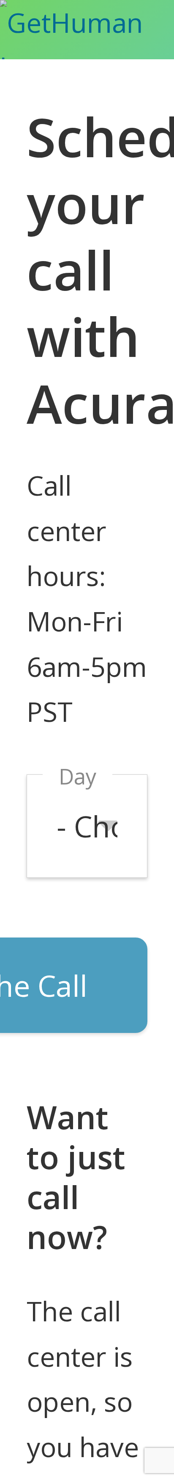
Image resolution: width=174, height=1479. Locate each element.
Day (77, 776)
